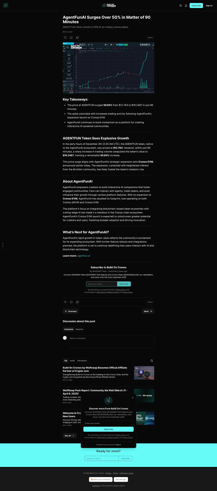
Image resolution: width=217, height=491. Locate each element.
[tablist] (74, 329)
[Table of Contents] (3, 245)
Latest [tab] (72, 361)
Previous (72, 311)
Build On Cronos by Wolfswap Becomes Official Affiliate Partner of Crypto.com (95, 369)
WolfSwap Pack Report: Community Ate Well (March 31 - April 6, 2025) (95, 392)
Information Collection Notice (108, 437)
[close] (133, 398)
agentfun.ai (83, 255)
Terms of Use (120, 435)
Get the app (121, 479)
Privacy (108, 473)
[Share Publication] (186, 5)
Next (146, 311)
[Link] (59, 99)
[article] (108, 375)
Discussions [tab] (82, 361)
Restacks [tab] (79, 329)
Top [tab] (65, 361)
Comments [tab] (68, 329)
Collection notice (126, 473)
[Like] (65, 37)
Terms (115, 473)
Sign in (209, 5)
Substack (96, 485)
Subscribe (196, 5)
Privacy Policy (127, 437)
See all (68, 435)
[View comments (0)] (71, 37)
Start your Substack (102, 479)
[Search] (180, 5)
